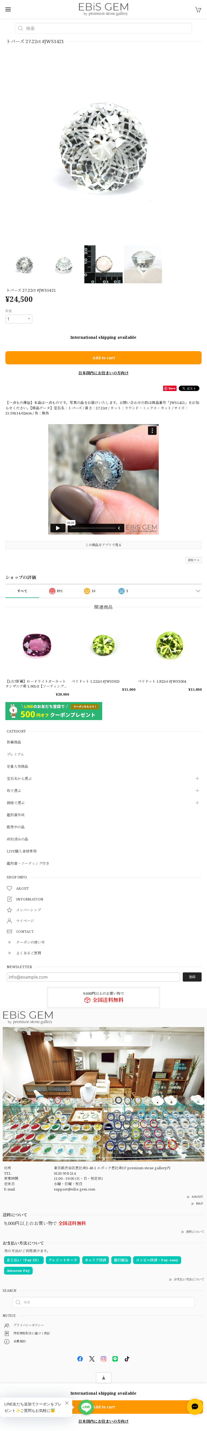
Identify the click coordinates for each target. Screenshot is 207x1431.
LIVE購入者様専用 (22, 851)
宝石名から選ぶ (19, 779)
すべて (22, 591)
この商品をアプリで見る (103, 545)
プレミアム (15, 754)
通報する (194, 560)
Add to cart (103, 357)
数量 (8, 311)
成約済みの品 (17, 839)
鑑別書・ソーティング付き (28, 863)
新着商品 (14, 742)
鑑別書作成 (16, 815)
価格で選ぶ (16, 803)
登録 (192, 977)
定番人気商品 (17, 767)
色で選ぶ (14, 791)
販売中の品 (16, 827)
